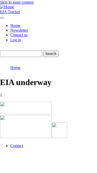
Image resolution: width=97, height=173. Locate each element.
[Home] (7, 7)
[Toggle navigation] (2, 18)
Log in (15, 40)
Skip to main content (17, 2)
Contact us (19, 35)
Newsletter (19, 30)
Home (15, 25)
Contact (16, 145)
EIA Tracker (10, 12)
